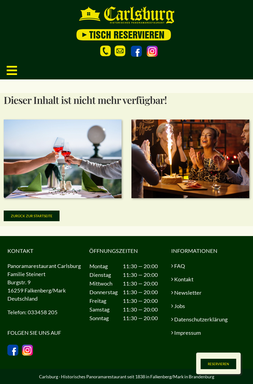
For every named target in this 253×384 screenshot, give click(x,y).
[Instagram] (152, 51)
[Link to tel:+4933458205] (105, 51)
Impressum (187, 332)
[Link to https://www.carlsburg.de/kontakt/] (120, 51)
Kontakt (183, 279)
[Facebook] (136, 51)
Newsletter (188, 292)
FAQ (179, 266)
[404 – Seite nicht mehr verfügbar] (63, 122)
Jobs (179, 306)
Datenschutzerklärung (201, 319)
